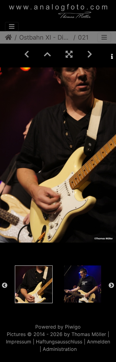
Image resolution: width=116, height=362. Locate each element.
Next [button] (111, 285)
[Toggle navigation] (12, 26)
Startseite (8, 37)
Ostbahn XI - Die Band (45, 37)
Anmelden (98, 341)
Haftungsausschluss (59, 341)
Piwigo (73, 327)
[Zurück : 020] (27, 54)
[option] (33, 284)
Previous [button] (5, 285)
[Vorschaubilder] (47, 54)
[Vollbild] (69, 54)
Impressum (18, 341)
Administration (60, 349)
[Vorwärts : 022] (90, 54)
